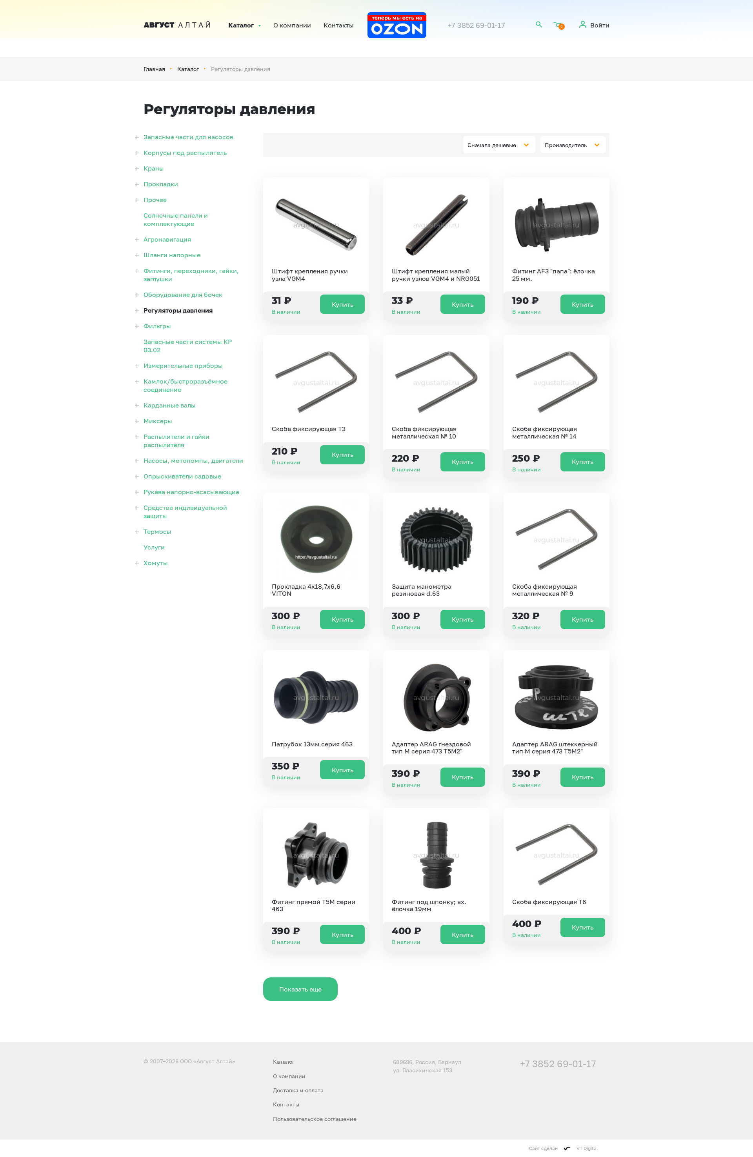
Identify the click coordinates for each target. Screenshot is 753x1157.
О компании (292, 25)
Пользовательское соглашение (314, 1118)
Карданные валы (170, 405)
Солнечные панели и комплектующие (176, 219)
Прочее (155, 200)
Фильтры (157, 326)
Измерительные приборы (183, 365)
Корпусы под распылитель (185, 152)
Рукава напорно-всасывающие (191, 492)
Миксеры (158, 421)
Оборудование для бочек (183, 294)
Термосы (157, 531)
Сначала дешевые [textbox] (491, 145)
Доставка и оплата (298, 1090)
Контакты (339, 25)
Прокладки (161, 184)
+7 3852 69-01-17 (476, 25)
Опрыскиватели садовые (182, 476)
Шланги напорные (172, 255)
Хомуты (156, 563)
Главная (154, 68)
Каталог (241, 25)
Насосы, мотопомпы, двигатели (193, 460)
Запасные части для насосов (188, 137)
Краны (154, 168)
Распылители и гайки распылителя (176, 441)
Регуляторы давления (178, 310)
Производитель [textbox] (566, 145)
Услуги (154, 547)
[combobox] (499, 144)
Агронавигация (167, 239)
